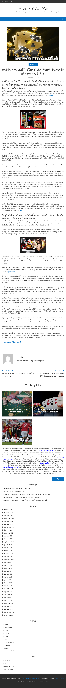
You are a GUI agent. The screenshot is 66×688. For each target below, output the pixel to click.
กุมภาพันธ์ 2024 (9, 518)
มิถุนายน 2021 (8, 592)
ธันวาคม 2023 (8, 524)
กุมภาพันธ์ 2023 (9, 533)
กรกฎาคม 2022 (8, 553)
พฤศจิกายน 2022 (9, 542)
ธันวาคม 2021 (8, 574)
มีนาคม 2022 (8, 565)
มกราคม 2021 (8, 606)
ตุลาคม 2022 (8, 545)
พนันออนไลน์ (33, 65)
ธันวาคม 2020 (8, 609)
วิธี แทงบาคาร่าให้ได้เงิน (46, 451)
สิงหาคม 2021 (8, 586)
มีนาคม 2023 (8, 530)
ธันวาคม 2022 (8, 539)
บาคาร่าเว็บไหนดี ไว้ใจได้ (10, 467)
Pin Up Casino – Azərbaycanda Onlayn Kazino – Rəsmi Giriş (22, 497)
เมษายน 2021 (8, 597)
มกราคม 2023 (8, 536)
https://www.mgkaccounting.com (33, 361)
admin (20, 357)
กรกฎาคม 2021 (8, 589)
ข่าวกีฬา (6, 630)
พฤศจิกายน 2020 (9, 612)
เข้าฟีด (5, 663)
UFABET (51, 95)
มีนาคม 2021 (8, 600)
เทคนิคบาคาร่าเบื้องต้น (44, 463)
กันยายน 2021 (8, 583)
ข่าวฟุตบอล (6, 633)
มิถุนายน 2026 (8, 515)
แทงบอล (6, 648)
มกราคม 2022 (8, 571)
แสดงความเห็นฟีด (8, 666)
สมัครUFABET (43, 682)
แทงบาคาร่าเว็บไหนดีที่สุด (33, 8)
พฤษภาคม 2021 (9, 595)
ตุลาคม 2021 (8, 580)
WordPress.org (8, 669)
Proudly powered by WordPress (31, 678)
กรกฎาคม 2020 (8, 615)
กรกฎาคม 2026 (8, 512)
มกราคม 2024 (8, 521)
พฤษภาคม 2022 (9, 559)
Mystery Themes (59, 678)
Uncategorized (8, 627)
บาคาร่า (5, 639)
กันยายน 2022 (8, 548)
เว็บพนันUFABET (32, 682)
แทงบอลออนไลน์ (8, 651)
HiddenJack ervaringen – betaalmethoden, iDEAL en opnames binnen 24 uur (27, 494)
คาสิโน (5, 636)
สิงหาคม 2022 (8, 551)
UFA (21, 210)
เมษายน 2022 (8, 562)
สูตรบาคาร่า (12, 272)
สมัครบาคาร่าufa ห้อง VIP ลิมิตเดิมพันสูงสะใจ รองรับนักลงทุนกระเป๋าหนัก (25, 500)
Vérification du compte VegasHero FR (15, 491)
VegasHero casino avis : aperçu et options (16, 488)
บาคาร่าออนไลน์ (8, 642)
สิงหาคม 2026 (8, 510)
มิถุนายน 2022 (8, 556)
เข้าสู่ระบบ (6, 660)
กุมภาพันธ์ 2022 (9, 568)
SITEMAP (21, 682)
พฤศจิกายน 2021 (9, 577)
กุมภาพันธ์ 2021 (9, 603)
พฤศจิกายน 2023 (9, 527)
